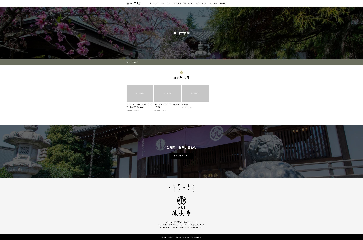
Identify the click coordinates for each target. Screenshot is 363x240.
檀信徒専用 (223, 3)
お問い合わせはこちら (181, 156)
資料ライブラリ (188, 3)
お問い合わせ (213, 3)
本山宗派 (136, 110)
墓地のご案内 (176, 3)
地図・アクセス (201, 3)
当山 (191, 107)
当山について (154, 3)
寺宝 (162, 3)
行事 (168, 3)
